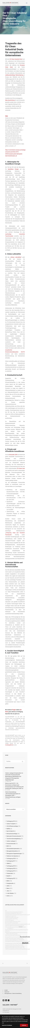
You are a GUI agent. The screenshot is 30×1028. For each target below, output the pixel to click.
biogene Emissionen (9, 920)
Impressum (6, 991)
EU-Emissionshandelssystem (11, 911)
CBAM (20, 927)
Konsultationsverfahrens (13, 949)
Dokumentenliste (20, 924)
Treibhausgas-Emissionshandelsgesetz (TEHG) (14, 939)
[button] (26, 3)
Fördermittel (5, 27)
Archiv (20, 27)
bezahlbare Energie (13, 169)
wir (21, 709)
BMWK (25, 943)
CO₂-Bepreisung (8, 931)
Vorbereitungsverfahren (13, 927)
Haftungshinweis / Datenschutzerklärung (12, 993)
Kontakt (6, 990)
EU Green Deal (21, 468)
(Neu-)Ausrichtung (10, 100)
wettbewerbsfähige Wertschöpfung (14, 75)
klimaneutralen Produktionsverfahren (11, 923)
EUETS (16, 913)
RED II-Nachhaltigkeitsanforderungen (13, 929)
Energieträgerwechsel (13, 946)
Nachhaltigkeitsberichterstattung (21, 941)
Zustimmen (24, 1025)
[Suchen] (15, 761)
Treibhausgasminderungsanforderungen (19, 914)
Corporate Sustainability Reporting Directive (11, 919)
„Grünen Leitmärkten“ (16, 257)
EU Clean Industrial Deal (16, 59)
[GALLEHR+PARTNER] (11, 3)
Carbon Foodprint (12, 27)
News (18, 27)
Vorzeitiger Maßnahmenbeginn (14, 947)
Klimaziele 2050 (13, 454)
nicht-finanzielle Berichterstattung (11, 934)
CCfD (19, 912)
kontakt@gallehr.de (9, 744)
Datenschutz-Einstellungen (7, 1025)
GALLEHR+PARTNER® (16, 943)
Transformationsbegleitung (17, 26)
